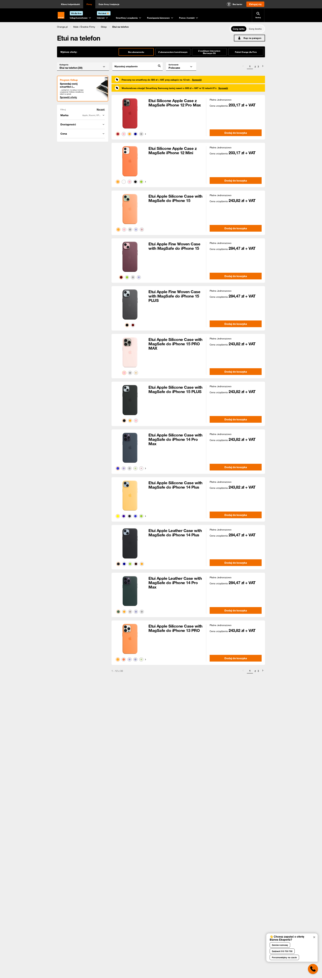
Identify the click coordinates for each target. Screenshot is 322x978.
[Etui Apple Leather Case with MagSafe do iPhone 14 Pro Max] (130, 591)
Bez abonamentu (136, 52)
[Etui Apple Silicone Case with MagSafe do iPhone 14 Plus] (130, 496)
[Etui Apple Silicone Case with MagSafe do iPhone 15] (130, 209)
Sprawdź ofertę (68, 97)
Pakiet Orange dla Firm (246, 52)
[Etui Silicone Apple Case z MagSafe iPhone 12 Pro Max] (130, 113)
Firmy (89, 4)
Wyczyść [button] (101, 109)
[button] (62, 26)
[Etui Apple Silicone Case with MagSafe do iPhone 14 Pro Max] (130, 448)
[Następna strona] (263, 66)
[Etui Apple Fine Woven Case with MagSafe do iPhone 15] (130, 257)
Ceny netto (239, 28)
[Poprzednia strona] (243, 66)
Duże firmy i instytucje (109, 4)
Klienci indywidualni (70, 4)
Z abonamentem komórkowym (172, 52)
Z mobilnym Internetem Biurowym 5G (209, 51)
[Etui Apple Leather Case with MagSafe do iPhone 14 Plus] (130, 543)
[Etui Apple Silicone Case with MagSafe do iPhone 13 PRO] (130, 639)
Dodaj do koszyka (235, 132)
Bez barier (237, 4)
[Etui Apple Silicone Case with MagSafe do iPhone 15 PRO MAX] (130, 352)
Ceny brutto (255, 28)
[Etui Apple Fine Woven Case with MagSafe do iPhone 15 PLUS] (130, 304)
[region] (143, 27)
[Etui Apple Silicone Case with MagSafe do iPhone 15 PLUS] (130, 400)
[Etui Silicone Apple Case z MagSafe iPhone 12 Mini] (130, 161)
